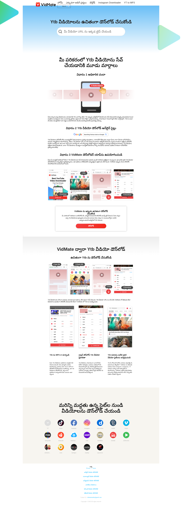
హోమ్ (60, 2)
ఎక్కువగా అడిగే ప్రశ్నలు (76, 2)
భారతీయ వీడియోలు (91, 485)
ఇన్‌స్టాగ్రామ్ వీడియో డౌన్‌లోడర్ (91, 480)
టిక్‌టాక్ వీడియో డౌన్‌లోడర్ (91, 493)
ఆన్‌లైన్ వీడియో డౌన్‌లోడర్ (91, 472)
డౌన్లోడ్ (92, 2)
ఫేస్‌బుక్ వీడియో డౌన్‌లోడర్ (91, 489)
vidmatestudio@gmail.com (94, 497)
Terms (94, 468)
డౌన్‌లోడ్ (91, 226)
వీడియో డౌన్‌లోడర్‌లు (124, 140)
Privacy (88, 468)
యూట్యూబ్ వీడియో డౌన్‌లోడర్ (91, 476)
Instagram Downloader (109, 2)
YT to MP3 (129, 2)
